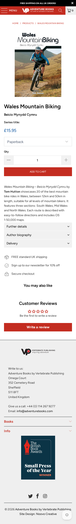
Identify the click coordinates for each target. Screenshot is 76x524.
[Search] (60, 10)
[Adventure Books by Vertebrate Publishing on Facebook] (38, 496)
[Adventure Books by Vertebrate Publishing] (38, 10)
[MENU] (2, 10)
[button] (38, 226)
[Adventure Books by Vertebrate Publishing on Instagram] (45, 496)
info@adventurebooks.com (35, 411)
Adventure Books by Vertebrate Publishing (43, 509)
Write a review (38, 327)
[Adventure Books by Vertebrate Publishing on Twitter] (30, 496)
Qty (6, 151)
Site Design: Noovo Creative (38, 514)
